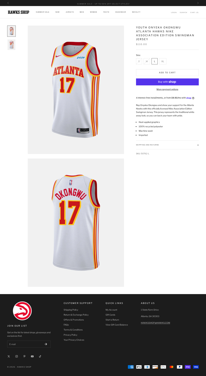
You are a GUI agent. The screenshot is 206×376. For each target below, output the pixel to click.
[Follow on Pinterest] (24, 356)
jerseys (70, 12)
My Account (111, 309)
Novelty (136, 12)
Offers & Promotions (74, 319)
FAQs (66, 324)
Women (93, 12)
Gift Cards (110, 314)
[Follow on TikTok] (40, 356)
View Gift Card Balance (117, 324)
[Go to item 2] (11, 44)
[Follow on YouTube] (32, 356)
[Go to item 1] (11, 31)
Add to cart (167, 72)
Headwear (120, 12)
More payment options (167, 89)
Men (82, 12)
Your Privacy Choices (74, 340)
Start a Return (112, 319)
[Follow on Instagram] (16, 356)
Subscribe (46, 344)
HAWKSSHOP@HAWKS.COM (155, 322)
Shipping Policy (71, 309)
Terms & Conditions (73, 329)
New (57, 12)
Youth (106, 12)
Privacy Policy (70, 335)
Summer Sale (42, 12)
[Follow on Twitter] (8, 356)
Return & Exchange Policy (76, 314)
